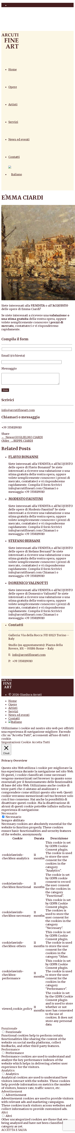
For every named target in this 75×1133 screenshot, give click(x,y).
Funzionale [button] (9, 1028)
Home (12, 69)
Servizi (13, 122)
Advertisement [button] (11, 1091)
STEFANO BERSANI (24, 541)
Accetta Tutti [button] (41, 742)
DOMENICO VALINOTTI (28, 583)
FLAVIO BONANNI (23, 457)
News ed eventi (18, 139)
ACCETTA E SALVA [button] (14, 1130)
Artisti (12, 104)
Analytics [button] (8, 1070)
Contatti (14, 157)
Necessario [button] (9, 813)
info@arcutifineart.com (18, 410)
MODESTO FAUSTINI (25, 499)
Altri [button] (4, 1112)
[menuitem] (15, 174)
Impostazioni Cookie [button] (16, 742)
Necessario (13, 817)
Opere (12, 87)
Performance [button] (10, 1049)
